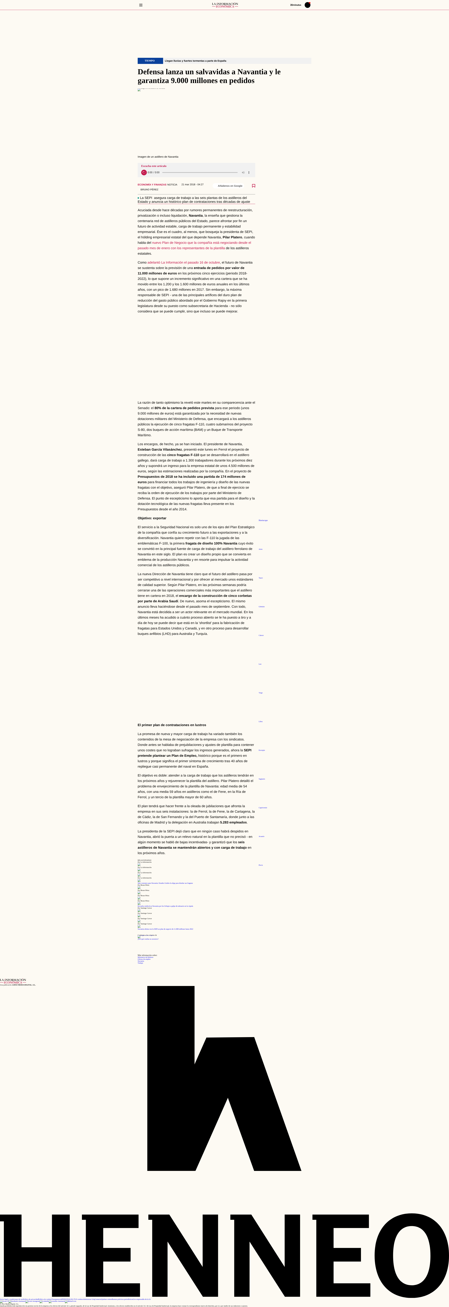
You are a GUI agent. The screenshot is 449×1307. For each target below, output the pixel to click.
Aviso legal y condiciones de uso (11, 1299)
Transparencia (56, 1299)
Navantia (141, 961)
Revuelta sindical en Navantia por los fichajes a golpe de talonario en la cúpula (165, 906)
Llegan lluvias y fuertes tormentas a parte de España (195, 60)
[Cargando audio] (144, 172)
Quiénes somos (106, 1299)
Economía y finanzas (152, 184)
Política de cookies (45, 1299)
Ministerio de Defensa (145, 957)
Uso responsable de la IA (142, 1299)
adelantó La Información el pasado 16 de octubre (184, 262)
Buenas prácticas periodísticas (122, 1299)
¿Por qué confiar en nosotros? (148, 939)
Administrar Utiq (89, 1299)
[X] (4, 1301)
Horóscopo (263, 520)
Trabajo (140, 963)
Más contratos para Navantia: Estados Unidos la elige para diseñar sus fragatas (165, 883)
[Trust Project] (146, 935)
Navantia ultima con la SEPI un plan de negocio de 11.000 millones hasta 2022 (165, 929)
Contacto (98, 1299)
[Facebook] (17, 1301)
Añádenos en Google (230, 185)
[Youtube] (57, 1301)
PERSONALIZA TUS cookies (72, 1299)
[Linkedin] (44, 1301)
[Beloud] (70, 1301)
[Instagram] (32, 1301)
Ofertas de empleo (144, 959)
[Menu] (141, 5)
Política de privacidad (30, 1299)
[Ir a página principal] (225, 5)
